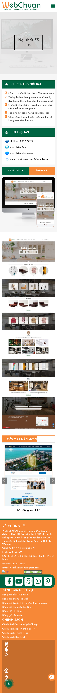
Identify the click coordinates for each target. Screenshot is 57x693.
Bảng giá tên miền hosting (16, 607)
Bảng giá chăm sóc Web (15, 599)
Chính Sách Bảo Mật (13, 637)
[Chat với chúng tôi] (51, 677)
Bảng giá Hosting (12, 611)
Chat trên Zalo (18, 147)
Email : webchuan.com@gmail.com (29, 159)
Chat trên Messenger (21, 153)
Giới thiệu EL (28, 510)
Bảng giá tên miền (12, 615)
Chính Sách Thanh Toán (15, 633)
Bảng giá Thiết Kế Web (15, 595)
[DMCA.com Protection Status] (33, 572)
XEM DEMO (15, 170)
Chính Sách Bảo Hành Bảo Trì (18, 629)
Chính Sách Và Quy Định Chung (20, 624)
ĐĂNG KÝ (41, 170)
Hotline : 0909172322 (21, 141)
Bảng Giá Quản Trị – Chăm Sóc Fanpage (24, 603)
